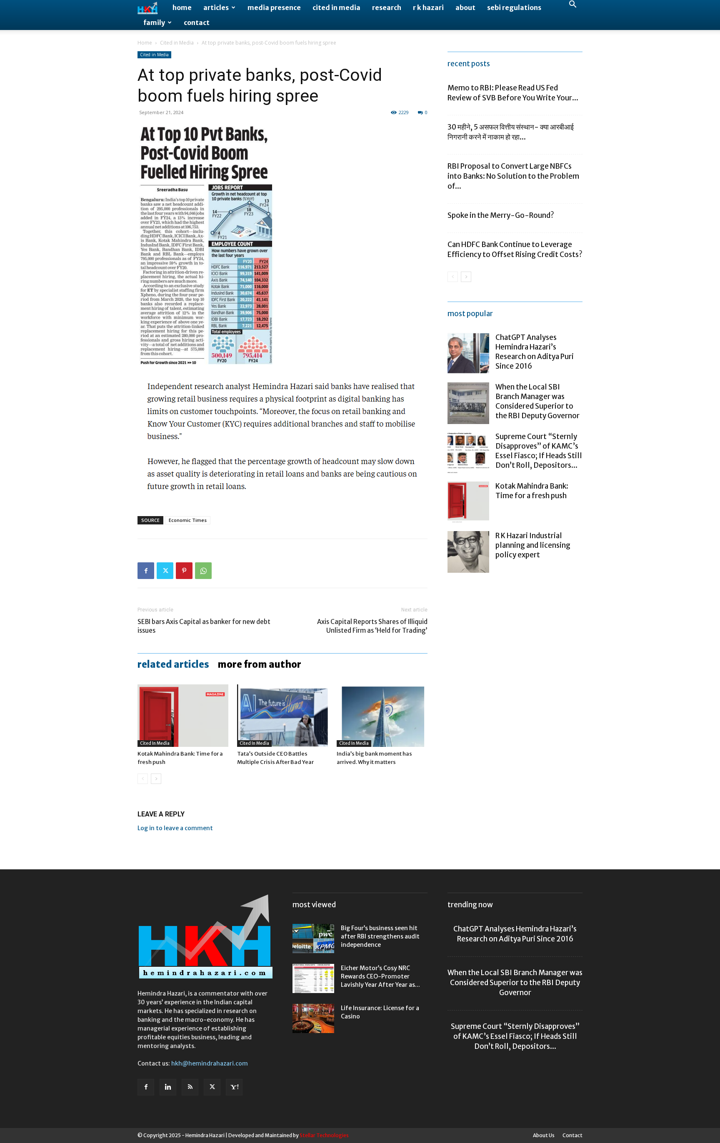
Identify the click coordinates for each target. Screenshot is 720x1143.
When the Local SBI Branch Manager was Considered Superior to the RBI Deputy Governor (537, 401)
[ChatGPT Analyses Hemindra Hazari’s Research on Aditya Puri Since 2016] (468, 353)
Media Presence (274, 7)
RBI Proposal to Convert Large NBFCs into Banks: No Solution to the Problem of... (513, 176)
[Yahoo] (234, 1087)
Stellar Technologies (324, 1135)
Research (386, 7)
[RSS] (190, 1087)
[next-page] (156, 779)
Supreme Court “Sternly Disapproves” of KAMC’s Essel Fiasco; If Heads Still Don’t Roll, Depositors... (538, 451)
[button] (572, 5)
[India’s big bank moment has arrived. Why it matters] (382, 715)
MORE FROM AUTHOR (259, 664)
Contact (197, 22)
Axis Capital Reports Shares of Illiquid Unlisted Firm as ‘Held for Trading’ (372, 626)
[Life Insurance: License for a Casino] (313, 1018)
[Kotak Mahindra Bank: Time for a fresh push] (183, 715)
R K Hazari (428, 7)
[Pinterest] (184, 570)
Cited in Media (336, 7)
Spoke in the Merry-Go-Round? (501, 215)
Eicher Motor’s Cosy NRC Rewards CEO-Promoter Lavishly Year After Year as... (380, 976)
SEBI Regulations (514, 7)
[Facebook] (146, 570)
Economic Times (188, 520)
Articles (216, 7)
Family (154, 22)
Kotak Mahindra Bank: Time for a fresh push (531, 491)
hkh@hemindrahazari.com (209, 1063)
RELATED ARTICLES (173, 664)
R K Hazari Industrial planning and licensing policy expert (532, 545)
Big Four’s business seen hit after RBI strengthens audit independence (380, 936)
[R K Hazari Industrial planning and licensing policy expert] (468, 552)
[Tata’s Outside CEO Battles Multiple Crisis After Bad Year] (282, 715)
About (465, 7)
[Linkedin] (168, 1087)
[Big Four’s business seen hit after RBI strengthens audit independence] (313, 938)
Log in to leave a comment (175, 828)
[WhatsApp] (203, 570)
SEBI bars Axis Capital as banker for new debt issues (204, 626)
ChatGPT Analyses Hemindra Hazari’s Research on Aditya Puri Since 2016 (534, 352)
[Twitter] (165, 570)
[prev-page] (143, 779)
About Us (544, 1135)
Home (182, 7)
